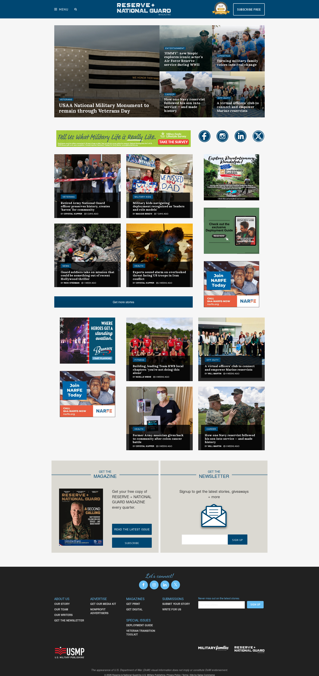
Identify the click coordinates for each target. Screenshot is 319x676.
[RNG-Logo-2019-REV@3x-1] (249, 650)
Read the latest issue (132, 529)
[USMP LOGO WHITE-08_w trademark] (69, 652)
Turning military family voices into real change (237, 63)
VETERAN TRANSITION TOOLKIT (140, 632)
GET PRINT (133, 604)
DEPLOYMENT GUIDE (139, 625)
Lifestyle (224, 55)
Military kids (143, 196)
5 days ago (92, 213)
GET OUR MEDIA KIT (103, 604)
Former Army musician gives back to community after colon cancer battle (158, 438)
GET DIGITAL (134, 609)
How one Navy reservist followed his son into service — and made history (184, 105)
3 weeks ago (173, 116)
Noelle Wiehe (69, 117)
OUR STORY (62, 604)
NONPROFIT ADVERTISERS (99, 611)
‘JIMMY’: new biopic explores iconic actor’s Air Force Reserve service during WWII (183, 59)
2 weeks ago (173, 70)
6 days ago (87, 116)
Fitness (139, 359)
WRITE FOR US (171, 609)
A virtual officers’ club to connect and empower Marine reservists (238, 107)
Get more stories (123, 302)
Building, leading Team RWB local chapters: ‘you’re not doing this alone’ (158, 369)
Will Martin (214, 373)
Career (170, 94)
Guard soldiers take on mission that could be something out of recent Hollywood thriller (87, 275)
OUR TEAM (61, 609)
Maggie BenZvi (144, 213)
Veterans (66, 99)
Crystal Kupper (73, 213)
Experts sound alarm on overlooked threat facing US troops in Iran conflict (159, 275)
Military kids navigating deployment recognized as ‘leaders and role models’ (158, 206)
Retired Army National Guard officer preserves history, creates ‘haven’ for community (85, 206)
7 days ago (162, 213)
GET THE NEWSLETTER (69, 620)
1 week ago (89, 282)
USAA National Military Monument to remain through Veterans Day (104, 108)
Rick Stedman (71, 282)
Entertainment (175, 48)
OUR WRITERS (63, 615)
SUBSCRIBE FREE (249, 9)
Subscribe (132, 543)
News (66, 265)
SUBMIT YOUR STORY (176, 604)
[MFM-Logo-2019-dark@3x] (213, 648)
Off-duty (224, 98)
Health (139, 265)
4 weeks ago (225, 116)
